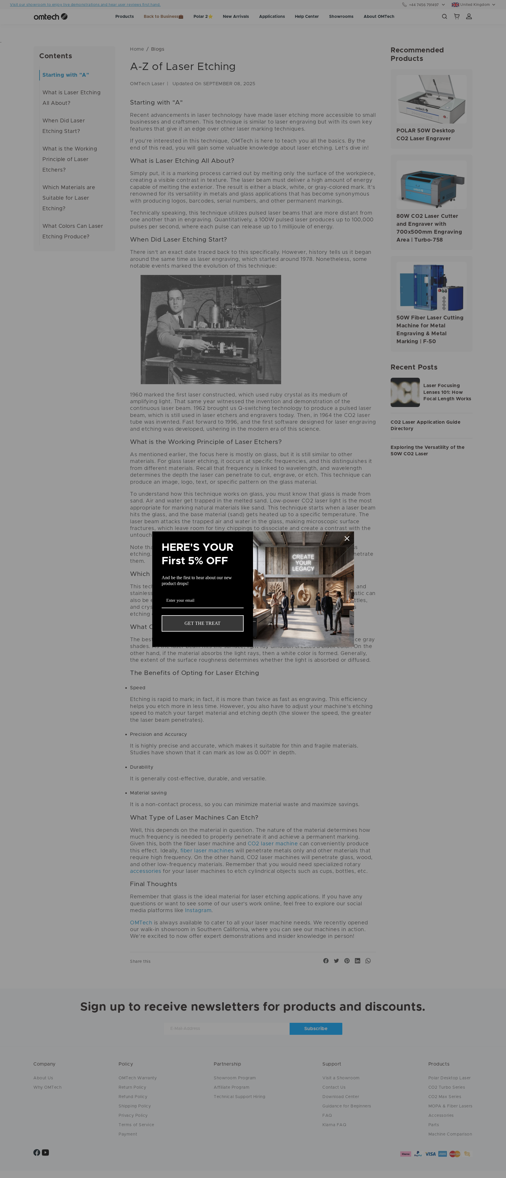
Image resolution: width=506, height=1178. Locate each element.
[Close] (347, 538)
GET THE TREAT (202, 623)
